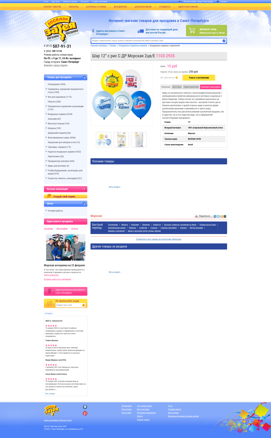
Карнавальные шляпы (117, 228)
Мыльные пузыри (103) (58, 123)
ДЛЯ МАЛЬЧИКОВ (143, 6)
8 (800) (53, 51)
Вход (199, 1)
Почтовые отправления (146, 413)
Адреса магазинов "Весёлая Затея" (58, 420)
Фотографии (62, 228)
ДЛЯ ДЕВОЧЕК (120, 6)
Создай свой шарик (99, 1)
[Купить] (169, 78)
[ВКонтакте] (215, 215)
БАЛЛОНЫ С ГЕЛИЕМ (96, 6)
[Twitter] (218, 215)
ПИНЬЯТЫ (73, 6)
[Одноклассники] (221, 215)
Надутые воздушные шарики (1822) (64, 151)
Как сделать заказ (144, 406)
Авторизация (127, 406)
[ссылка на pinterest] (85, 413)
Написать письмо (70, 1)
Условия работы (55, 210)
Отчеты (74, 228)
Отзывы (48, 313)
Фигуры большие (196, 228)
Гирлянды (146, 225)
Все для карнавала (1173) (60, 97)
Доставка (56, 1)
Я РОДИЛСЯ (164, 6)
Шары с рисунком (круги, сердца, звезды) (144, 231)
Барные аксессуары (208, 225)
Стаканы (153, 228)
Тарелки (183, 228)
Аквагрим (135, 225)
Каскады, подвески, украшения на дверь (180, 225)
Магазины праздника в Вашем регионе (183, 416)
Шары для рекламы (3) (58, 166)
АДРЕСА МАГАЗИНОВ (188, 6)
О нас (46, 1)
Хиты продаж (173, 413)
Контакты (84, 1)
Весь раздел (114, 187)
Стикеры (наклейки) (169, 228)
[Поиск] (224, 40)
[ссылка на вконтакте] (85, 407)
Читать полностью (51, 275)
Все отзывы (50, 394)
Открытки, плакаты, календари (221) (65, 178)
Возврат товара (143, 420)
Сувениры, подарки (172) (59, 147)
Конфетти (157, 225)
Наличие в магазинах (211, 87)
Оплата (140, 416)
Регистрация (208, 1)
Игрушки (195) (54, 128)
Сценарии (48, 228)
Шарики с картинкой (116, 231)
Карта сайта (126, 413)
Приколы (132, 228)
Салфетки (143, 228)
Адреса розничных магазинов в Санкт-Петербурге (70, 291)
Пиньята (124, 225)
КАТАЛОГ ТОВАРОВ (52, 6)
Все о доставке (143, 409)
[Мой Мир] (225, 215)
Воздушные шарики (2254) (60, 114)
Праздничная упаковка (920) (61, 161)
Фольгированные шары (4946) (62, 137)
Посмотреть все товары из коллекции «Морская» (159, 239)
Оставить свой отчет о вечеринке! (57, 279)
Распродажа (113, 225)
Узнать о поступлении (199, 77)
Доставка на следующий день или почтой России (162, 31)
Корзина (224, 1)
